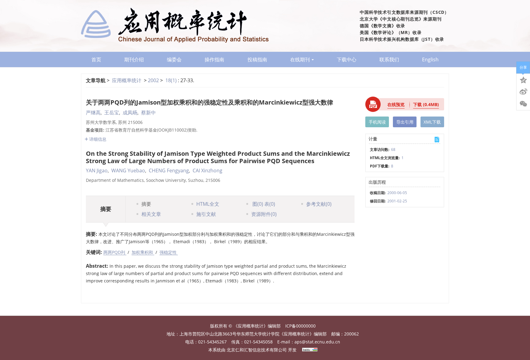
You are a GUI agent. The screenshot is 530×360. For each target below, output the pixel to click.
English (430, 59)
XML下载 (432, 122)
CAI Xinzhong (207, 170)
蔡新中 (148, 112)
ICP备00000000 (300, 326)
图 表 (263, 204)
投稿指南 (257, 59)
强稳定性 (168, 252)
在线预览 (396, 104)
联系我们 (389, 59)
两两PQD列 (114, 252)
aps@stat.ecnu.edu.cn (317, 342)
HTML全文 (207, 204)
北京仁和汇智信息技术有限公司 (257, 350)
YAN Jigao (97, 170)
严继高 (93, 112)
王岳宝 (111, 112)
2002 (153, 80)
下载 (426, 104)
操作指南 (214, 59)
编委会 (174, 59)
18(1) (171, 80)
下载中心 (346, 59)
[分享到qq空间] (523, 79)
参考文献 (319, 204)
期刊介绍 (134, 59)
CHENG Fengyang (169, 170)
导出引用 (404, 122)
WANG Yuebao (128, 170)
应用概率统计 (126, 80)
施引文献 (206, 214)
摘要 (146, 204)
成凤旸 (130, 112)
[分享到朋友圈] (523, 104)
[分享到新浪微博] (523, 92)
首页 (96, 59)
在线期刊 (300, 59)
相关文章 (151, 214)
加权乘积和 (143, 252)
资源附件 (264, 214)
